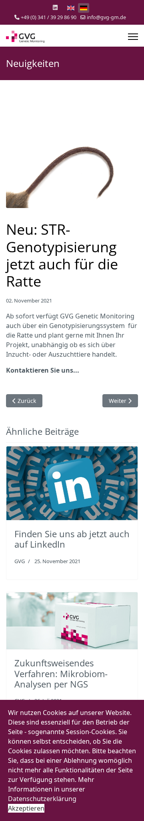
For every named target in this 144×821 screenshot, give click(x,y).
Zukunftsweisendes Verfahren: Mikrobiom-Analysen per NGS (61, 673)
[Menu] (133, 37)
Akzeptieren (26, 808)
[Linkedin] (55, 7)
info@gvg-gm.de (106, 17)
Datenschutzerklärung (42, 798)
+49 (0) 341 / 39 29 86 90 (48, 17)
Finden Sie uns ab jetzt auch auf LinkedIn (72, 539)
